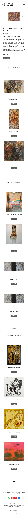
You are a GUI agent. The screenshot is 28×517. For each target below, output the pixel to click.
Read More (5, 54)
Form (17, 432)
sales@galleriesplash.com (10, 505)
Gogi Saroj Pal (12, 464)
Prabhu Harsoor (11, 432)
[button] (22, 16)
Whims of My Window (17, 247)
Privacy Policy (20, 505)
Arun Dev (12, 279)
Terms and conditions (13, 506)
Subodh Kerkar (12, 367)
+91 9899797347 (13, 503)
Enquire (6, 58)
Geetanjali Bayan (7, 247)
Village (17, 99)
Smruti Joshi (12, 400)
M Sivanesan (12, 99)
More (13, 328)
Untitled (16, 279)
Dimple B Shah (9, 214)
